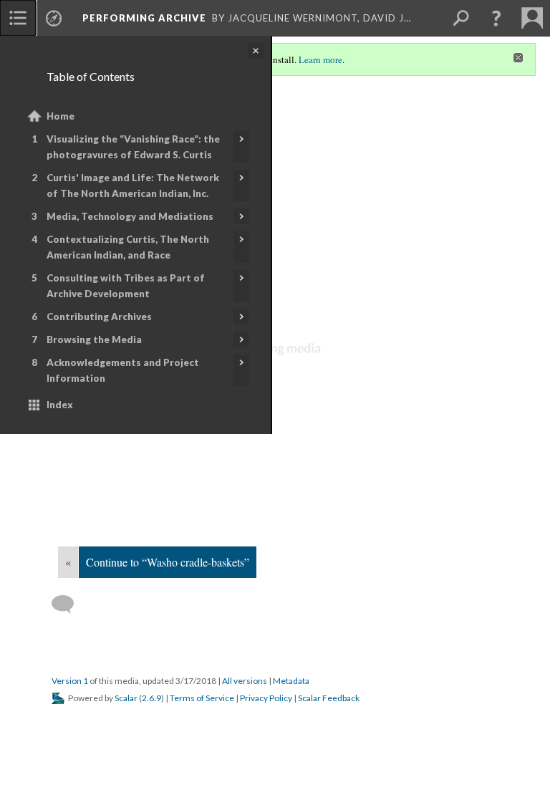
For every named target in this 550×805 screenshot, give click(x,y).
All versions (244, 680)
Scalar (126, 698)
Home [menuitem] (60, 116)
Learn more (320, 59)
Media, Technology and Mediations (130, 216)
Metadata (291, 680)
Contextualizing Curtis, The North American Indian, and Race (128, 247)
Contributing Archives (99, 316)
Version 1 (70, 680)
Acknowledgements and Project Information (123, 370)
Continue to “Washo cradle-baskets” (167, 561)
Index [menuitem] (60, 404)
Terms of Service (202, 698)
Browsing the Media (94, 339)
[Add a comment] (69, 604)
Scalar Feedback (329, 698)
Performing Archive (144, 18)
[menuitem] (18, 18)
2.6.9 (151, 698)
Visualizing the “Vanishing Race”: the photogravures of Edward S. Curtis (133, 146)
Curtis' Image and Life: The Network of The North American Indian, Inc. (133, 185)
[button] (496, 18)
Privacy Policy (266, 698)
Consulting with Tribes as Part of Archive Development (126, 285)
